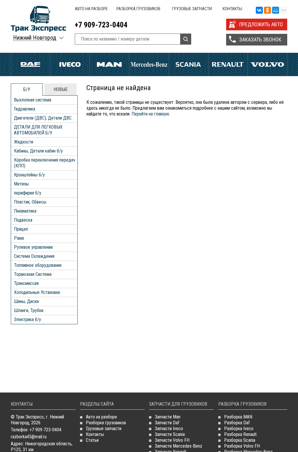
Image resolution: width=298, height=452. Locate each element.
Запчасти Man (167, 417)
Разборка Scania (239, 440)
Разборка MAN (238, 417)
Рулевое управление (33, 247)
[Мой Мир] (275, 10)
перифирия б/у (27, 193)
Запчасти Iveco (169, 428)
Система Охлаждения (34, 256)
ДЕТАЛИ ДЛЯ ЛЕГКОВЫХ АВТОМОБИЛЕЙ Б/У (38, 130)
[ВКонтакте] (259, 10)
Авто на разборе (91, 8)
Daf (30, 64)
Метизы (21, 184)
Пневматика (25, 211)
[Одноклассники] (267, 10)
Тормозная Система (33, 274)
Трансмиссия (26, 283)
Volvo (267, 64)
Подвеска (23, 220)
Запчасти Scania (170, 434)
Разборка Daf (237, 422)
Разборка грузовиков (138, 8)
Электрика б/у (27, 319)
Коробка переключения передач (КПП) (44, 163)
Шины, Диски (26, 301)
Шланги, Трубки (28, 310)
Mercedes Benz (148, 64)
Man (109, 64)
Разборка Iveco (238, 428)
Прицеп (21, 229)
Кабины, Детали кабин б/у (38, 151)
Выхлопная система (32, 100)
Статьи (92, 440)
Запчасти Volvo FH (172, 440)
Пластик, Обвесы (30, 202)
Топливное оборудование (38, 265)
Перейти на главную (150, 114)
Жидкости (23, 142)
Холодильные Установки (37, 292)
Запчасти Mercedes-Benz (178, 446)
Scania (188, 64)
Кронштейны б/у (29, 175)
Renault (228, 64)
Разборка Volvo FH (242, 446)
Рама (19, 238)
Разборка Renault (240, 434)
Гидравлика (24, 109)
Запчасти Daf (167, 422)
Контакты (232, 8)
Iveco (70, 64)
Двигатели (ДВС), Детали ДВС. (43, 118)
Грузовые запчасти (192, 8)
